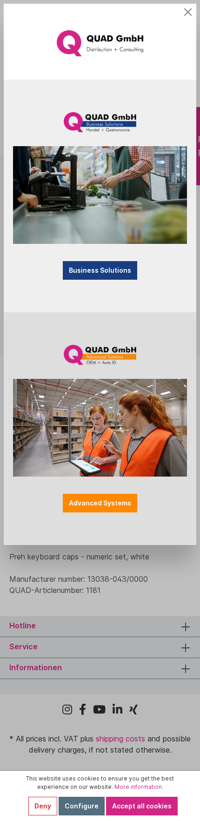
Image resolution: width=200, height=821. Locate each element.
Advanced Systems (100, 503)
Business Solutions (100, 270)
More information (138, 786)
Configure (82, 806)
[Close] (188, 12)
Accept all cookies (142, 806)
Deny (42, 806)
